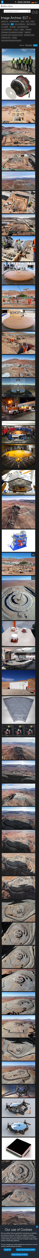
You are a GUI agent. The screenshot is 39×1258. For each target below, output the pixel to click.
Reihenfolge (28, 45)
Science (20, 2)
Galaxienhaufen (22, 27)
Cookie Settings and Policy (19, 1254)
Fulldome (5, 27)
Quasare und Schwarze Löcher (12, 35)
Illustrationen (7, 29)
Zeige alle (5, 21)
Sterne (14, 38)
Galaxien (13, 27)
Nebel (22, 29)
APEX (27, 21)
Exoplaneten (31, 24)
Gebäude (27, 32)
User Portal (27, 2)
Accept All (7, 1249)
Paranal (28, 29)
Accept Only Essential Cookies (26, 1249)
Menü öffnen (8, 6)
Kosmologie (5, 24)
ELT (12, 24)
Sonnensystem (29, 35)
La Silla (15, 29)
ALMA (22, 21)
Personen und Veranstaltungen (12, 32)
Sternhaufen (6, 38)
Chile (32, 21)
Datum (35, 45)
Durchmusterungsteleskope (11, 40)
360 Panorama (14, 21)
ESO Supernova (20, 24)
